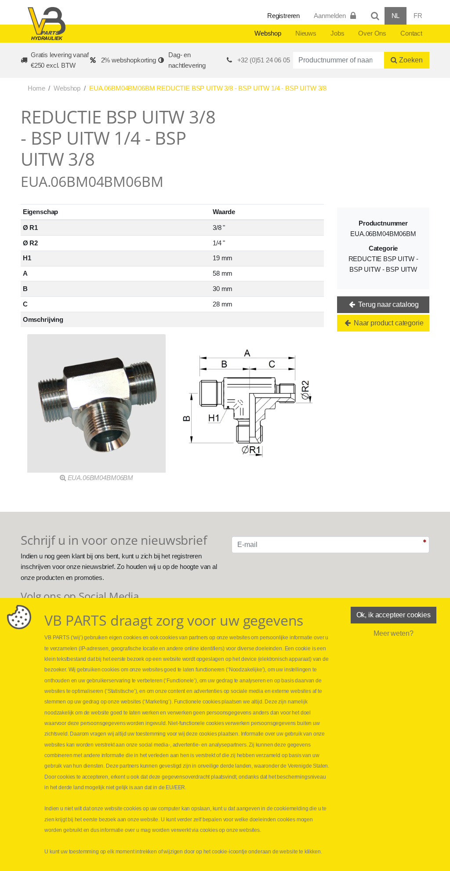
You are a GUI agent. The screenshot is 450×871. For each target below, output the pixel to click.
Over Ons (372, 33)
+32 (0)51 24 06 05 (263, 60)
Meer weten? (393, 633)
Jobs (337, 33)
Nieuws (305, 33)
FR (418, 15)
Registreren (283, 15)
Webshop (267, 33)
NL (396, 15)
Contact (411, 33)
